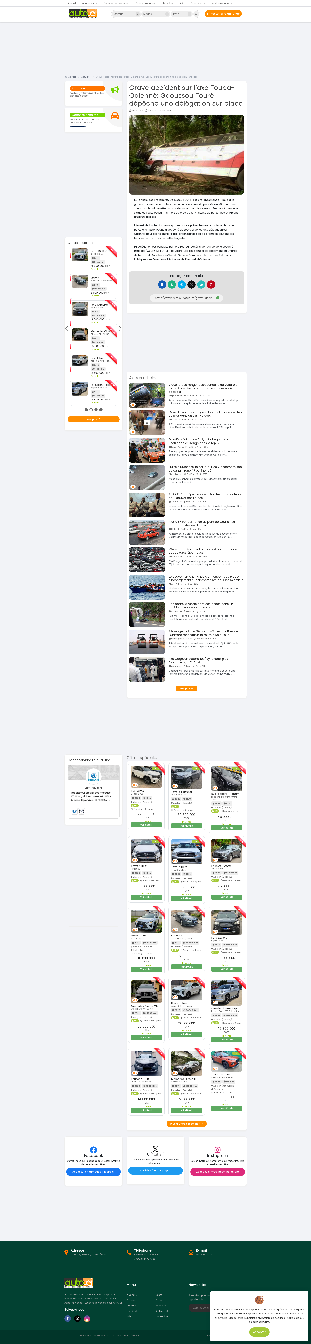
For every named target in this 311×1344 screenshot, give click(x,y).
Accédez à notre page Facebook (93, 1171)
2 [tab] (91, 409)
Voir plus (92, 419)
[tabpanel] (93, 320)
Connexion (162, 1316)
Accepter (259, 1332)
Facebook (132, 1311)
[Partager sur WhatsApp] (172, 284)
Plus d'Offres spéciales (185, 1123)
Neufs (159, 1294)
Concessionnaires (146, 3)
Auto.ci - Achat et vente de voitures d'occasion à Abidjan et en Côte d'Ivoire (83, 13)
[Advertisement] (155, 48)
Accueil (71, 3)
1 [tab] (86, 409)
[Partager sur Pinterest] (211, 284)
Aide (181, 3)
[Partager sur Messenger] (182, 284)
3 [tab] (96, 409)
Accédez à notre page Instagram (217, 1171)
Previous (67, 328)
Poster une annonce (225, 14)
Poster (159, 1300)
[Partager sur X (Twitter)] (191, 284)
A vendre (132, 1294)
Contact (131, 1305)
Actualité (168, 3)
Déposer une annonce (116, 3)
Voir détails (146, 824)
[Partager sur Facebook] (162, 284)
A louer (131, 1300)
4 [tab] (101, 409)
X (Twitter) (162, 1311)
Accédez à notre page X (155, 1170)
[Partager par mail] (201, 284)
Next (119, 328)
